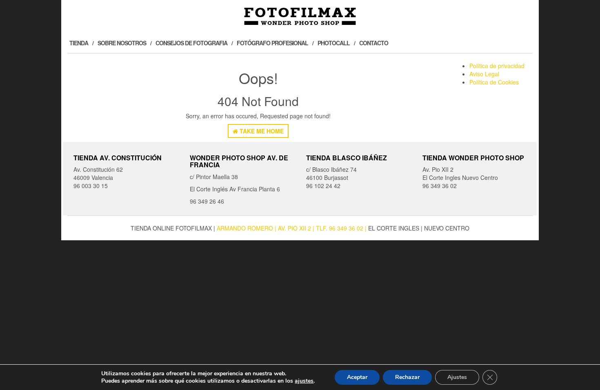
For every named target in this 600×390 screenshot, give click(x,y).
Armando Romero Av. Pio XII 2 (265, 228)
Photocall (334, 43)
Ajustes (457, 377)
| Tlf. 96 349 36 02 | (340, 228)
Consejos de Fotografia (191, 43)
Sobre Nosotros (122, 43)
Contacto (373, 43)
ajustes (304, 381)
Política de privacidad (496, 66)
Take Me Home (261, 131)
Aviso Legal (484, 74)
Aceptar (357, 377)
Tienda (78, 43)
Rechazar (407, 377)
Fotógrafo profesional (272, 43)
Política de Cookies (494, 82)
